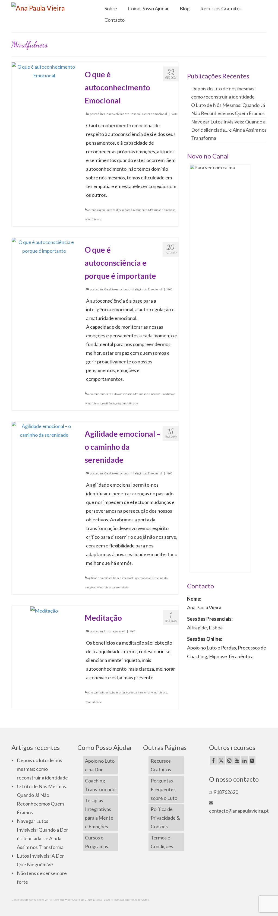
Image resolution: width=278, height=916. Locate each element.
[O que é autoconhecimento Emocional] (44, 71)
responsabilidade (127, 403)
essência (131, 692)
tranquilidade (93, 701)
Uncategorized (114, 631)
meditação (168, 393)
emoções (90, 587)
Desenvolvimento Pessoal (122, 114)
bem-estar (119, 577)
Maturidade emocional (162, 209)
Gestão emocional (154, 114)
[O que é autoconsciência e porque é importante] (44, 246)
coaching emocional (139, 577)
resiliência (108, 403)
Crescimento (139, 209)
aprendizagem (96, 209)
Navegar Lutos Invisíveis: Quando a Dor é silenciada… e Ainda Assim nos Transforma (229, 130)
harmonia (144, 692)
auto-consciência (122, 393)
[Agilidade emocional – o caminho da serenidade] (44, 430)
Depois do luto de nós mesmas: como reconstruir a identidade (42, 769)
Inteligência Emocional (146, 289)
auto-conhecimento (118, 209)
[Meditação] (44, 610)
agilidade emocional (99, 577)
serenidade (121, 587)
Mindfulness (93, 219)
